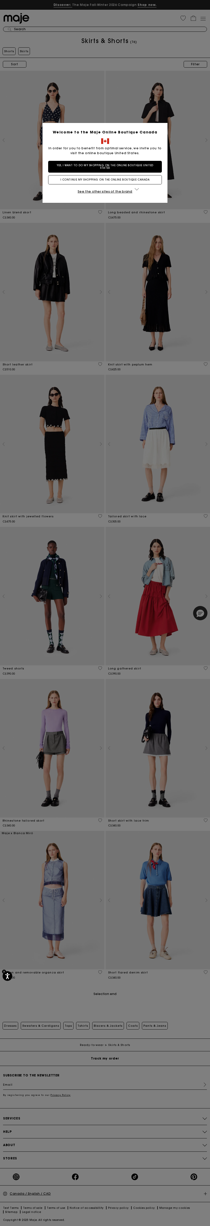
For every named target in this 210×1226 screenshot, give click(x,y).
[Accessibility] (7, 976)
